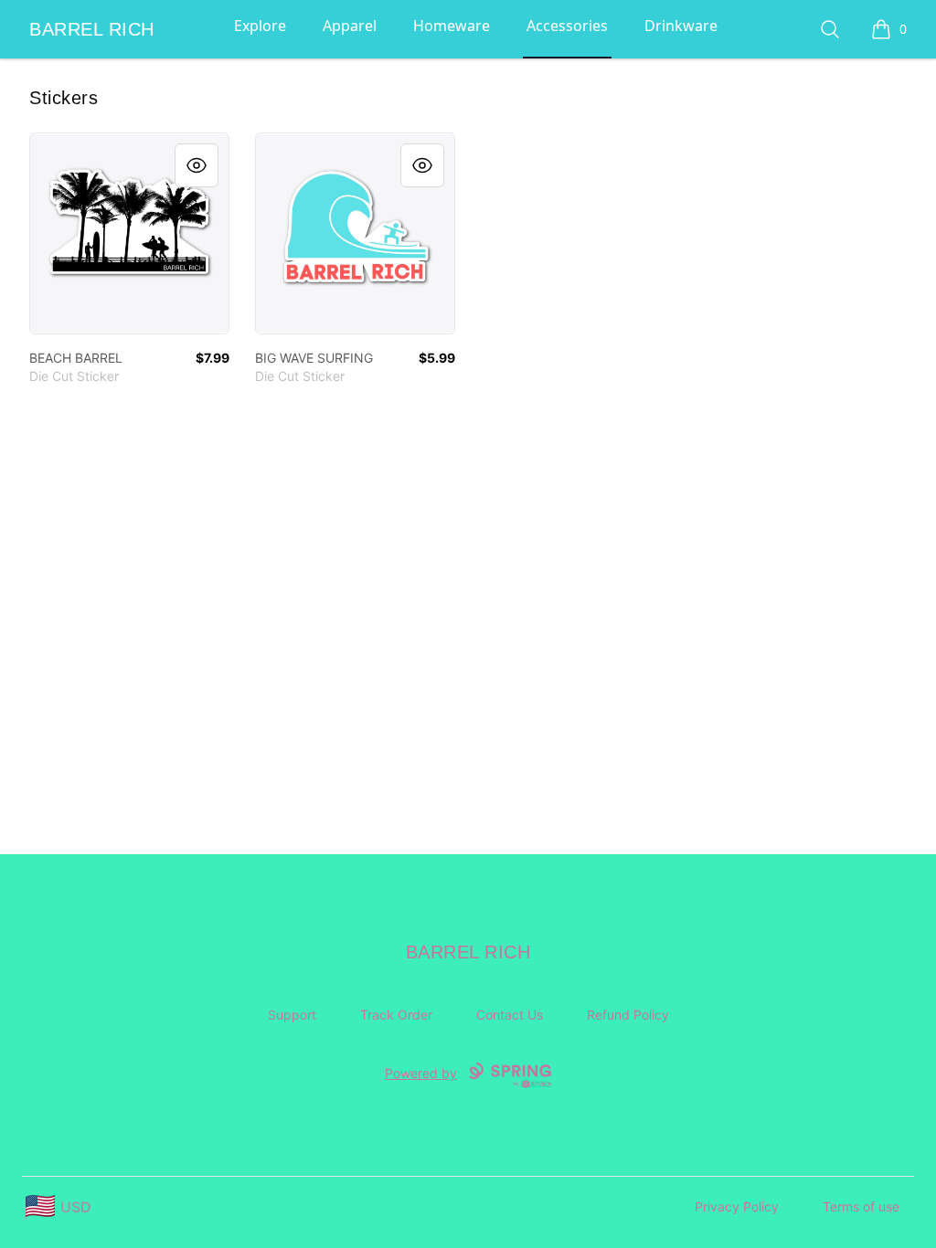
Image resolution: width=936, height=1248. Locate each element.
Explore (260, 26)
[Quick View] (196, 165)
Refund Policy (628, 1014)
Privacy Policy (737, 1206)
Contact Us (509, 1014)
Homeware (451, 26)
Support (292, 1014)
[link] (129, 233)
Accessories (567, 26)
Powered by (421, 1073)
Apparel (350, 26)
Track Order (396, 1014)
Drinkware (681, 26)
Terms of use (861, 1206)
